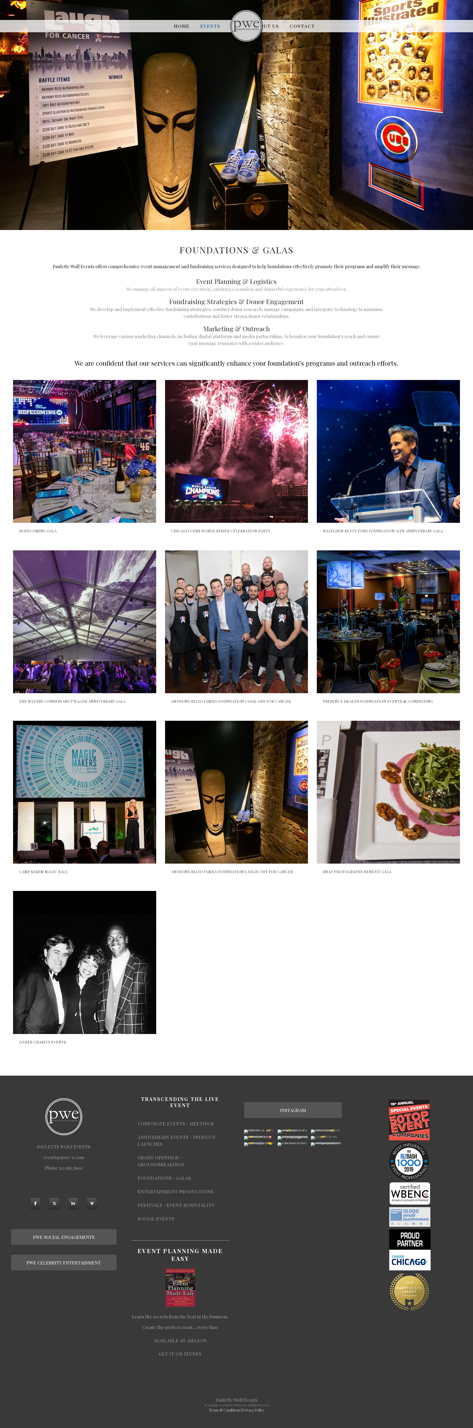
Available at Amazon (180, 1341)
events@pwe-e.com (63, 1157)
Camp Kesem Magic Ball (43, 872)
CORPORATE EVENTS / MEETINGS (176, 1124)
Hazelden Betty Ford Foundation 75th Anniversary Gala (383, 531)
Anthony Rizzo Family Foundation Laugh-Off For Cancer (232, 872)
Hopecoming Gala (38, 531)
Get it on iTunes (180, 1354)
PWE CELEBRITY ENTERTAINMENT (64, 1262)
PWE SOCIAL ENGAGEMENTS (64, 1237)
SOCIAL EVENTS (156, 1219)
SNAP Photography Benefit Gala (357, 872)
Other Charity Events (42, 1042)
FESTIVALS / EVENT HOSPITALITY (176, 1205)
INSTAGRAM (293, 1110)
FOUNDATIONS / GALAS (164, 1178)
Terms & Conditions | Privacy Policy (236, 1410)
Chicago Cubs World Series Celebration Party (220, 531)
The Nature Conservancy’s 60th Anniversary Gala (72, 701)
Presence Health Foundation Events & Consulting (378, 701)
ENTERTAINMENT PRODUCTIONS (175, 1192)
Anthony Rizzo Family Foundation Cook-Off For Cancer (231, 701)
